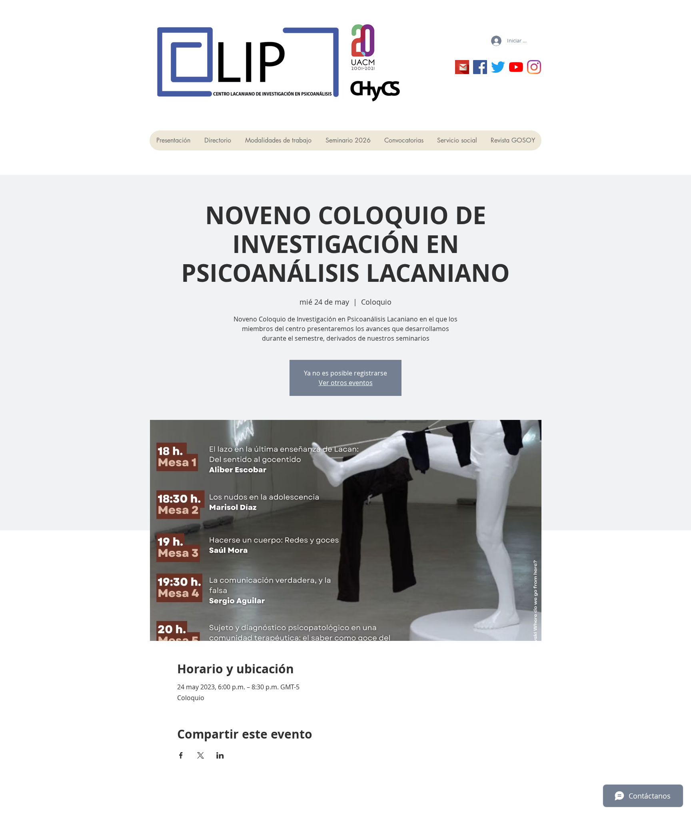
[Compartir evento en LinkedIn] (220, 755)
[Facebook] (480, 67)
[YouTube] (516, 67)
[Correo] (462, 67)
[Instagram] (534, 67)
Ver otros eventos (346, 382)
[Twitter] (498, 67)
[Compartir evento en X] (200, 755)
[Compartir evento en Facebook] (181, 755)
